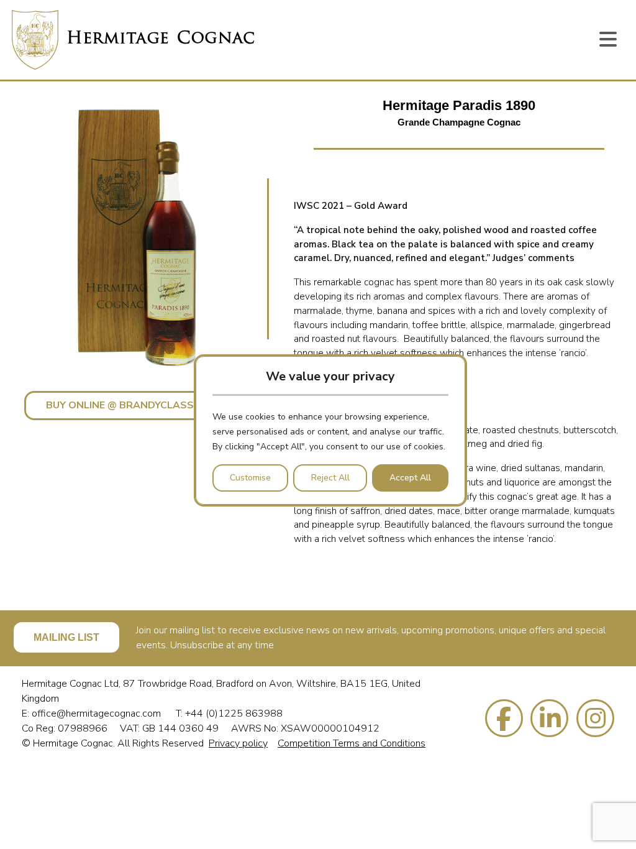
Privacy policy (238, 743)
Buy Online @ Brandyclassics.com (140, 405)
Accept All (410, 478)
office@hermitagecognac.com (97, 713)
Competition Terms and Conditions (351, 743)
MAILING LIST (66, 637)
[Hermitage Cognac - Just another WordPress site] (133, 40)
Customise (250, 478)
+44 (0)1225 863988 (234, 713)
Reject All (330, 478)
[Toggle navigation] (608, 40)
